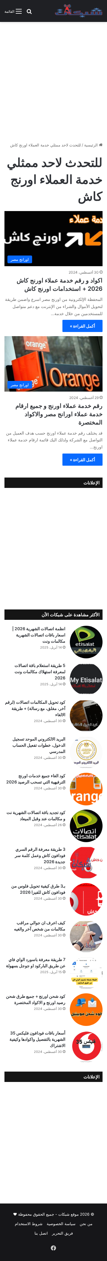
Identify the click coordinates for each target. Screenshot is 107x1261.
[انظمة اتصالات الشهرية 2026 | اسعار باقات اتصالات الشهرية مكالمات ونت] (86, 642)
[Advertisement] (53, 84)
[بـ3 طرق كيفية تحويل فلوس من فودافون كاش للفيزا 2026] (86, 899)
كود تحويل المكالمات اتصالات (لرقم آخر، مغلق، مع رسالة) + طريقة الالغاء (35, 708)
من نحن (86, 1223)
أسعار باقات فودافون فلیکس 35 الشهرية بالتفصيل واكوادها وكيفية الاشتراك (37, 1039)
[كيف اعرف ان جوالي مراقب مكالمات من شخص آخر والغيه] (86, 936)
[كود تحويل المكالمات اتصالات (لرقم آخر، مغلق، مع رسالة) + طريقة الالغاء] (86, 715)
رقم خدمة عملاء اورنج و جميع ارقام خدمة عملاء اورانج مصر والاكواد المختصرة (59, 414)
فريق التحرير (62, 1233)
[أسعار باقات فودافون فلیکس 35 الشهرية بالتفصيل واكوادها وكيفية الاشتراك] (86, 1046)
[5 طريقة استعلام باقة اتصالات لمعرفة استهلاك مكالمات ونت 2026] (86, 679)
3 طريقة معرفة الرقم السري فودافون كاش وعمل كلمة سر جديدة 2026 (40, 855)
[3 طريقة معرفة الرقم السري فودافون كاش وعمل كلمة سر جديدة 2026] (86, 862)
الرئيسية (91, 145)
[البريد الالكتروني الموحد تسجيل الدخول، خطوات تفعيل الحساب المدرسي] (86, 752)
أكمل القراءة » (82, 325)
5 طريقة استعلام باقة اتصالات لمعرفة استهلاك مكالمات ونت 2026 (40, 671)
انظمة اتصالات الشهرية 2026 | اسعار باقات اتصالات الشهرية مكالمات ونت (38, 635)
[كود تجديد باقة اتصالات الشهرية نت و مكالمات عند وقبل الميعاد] (86, 826)
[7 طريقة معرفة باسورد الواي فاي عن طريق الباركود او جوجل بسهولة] (86, 973)
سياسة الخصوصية (61, 1223)
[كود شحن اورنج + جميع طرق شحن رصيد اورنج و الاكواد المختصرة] (86, 1009)
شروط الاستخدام (29, 1223)
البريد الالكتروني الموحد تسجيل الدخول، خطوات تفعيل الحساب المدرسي (38, 745)
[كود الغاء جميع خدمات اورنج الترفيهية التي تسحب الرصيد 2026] (86, 789)
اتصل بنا (41, 1233)
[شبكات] (79, 11)
